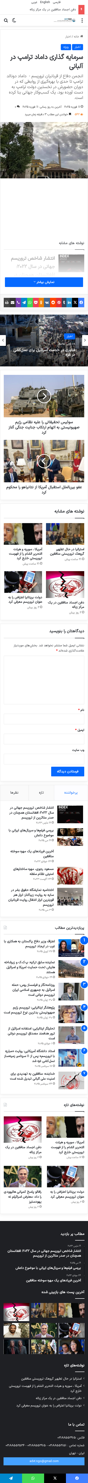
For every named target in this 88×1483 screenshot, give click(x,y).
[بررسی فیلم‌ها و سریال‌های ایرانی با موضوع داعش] (70, 837)
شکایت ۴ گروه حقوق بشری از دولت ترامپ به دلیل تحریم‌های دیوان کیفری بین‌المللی (45, 352)
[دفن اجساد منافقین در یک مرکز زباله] (65, 584)
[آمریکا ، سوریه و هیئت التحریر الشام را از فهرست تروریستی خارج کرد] (23, 534)
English (44, 2)
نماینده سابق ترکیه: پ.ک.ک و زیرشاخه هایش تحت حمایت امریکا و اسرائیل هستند (29, 967)
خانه (77, 36)
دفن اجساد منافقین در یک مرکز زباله (66, 605)
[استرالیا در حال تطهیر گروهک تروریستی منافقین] (65, 534)
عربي (33, 2)
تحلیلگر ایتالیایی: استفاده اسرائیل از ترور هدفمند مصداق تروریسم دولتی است (31, 1033)
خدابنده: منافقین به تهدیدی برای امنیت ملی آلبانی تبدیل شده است (32, 1076)
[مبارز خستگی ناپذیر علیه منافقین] (16, 1330)
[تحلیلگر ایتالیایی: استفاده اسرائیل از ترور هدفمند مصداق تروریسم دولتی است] (71, 1035)
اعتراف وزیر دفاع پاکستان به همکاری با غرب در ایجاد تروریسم (29, 944)
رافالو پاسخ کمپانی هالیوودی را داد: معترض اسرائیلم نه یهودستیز (23, 1196)
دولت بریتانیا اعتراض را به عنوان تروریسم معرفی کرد (25, 599)
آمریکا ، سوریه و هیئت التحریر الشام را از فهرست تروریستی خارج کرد (25, 554)
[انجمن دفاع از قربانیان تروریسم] (64, 20)
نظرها (14, 792)
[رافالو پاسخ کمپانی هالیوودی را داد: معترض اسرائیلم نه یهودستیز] (23, 1176)
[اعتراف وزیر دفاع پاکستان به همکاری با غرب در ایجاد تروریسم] (71, 948)
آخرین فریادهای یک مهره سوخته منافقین (32, 854)
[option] (44, 340)
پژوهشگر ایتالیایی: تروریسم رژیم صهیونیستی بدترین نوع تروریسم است (29, 1010)
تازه (41, 792)
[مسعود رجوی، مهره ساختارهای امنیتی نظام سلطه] (70, 876)
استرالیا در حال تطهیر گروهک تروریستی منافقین (67, 551)
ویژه (66, 47)
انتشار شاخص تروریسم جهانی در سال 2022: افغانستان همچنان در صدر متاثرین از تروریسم (31, 812)
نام (81, 710)
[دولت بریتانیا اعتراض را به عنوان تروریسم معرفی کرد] (23, 582)
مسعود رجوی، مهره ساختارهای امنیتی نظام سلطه (33, 872)
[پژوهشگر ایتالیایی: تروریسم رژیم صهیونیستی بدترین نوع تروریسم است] (71, 1014)
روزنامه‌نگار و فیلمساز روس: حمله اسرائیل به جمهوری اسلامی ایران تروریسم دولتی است (33, 990)
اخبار (68, 36)
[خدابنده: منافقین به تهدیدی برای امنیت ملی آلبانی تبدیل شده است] (71, 1080)
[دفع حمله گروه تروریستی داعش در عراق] (44, 1347)
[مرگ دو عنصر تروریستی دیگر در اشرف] (16, 1347)
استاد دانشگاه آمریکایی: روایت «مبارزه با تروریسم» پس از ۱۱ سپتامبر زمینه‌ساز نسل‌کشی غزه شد (29, 1056)
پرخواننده (71, 792)
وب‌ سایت (78, 750)
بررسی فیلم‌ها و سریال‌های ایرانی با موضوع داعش (31, 833)
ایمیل (79, 730)
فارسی (56, 2)
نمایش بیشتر (45, 282)
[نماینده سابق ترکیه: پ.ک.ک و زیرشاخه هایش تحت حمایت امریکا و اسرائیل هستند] (71, 969)
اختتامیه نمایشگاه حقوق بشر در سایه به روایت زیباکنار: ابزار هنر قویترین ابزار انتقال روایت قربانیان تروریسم (31, 897)
